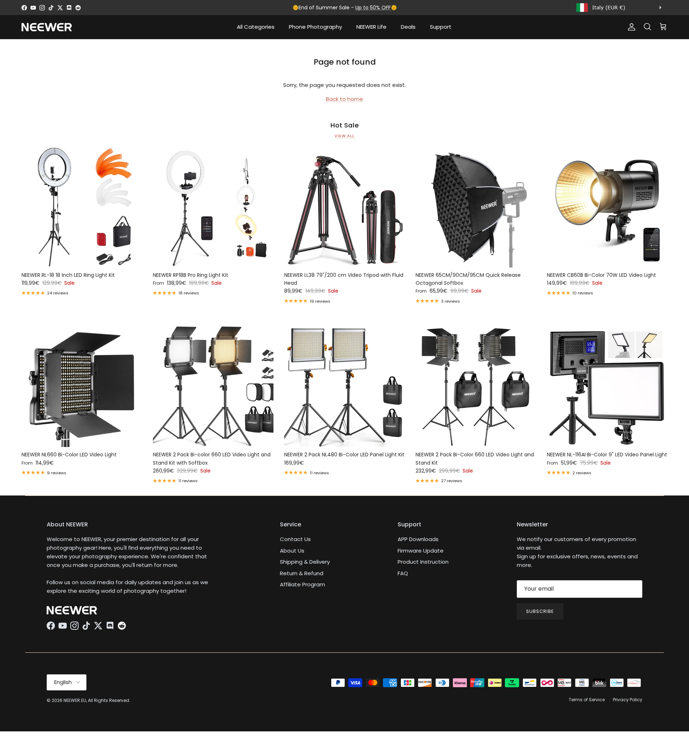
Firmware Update (421, 550)
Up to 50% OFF (373, 7)
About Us (292, 550)
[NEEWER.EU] (47, 27)
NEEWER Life (371, 27)
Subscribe (540, 611)
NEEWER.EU (75, 700)
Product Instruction (423, 562)
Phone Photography (315, 27)
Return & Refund (301, 573)
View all (344, 136)
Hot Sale (345, 125)
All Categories (256, 27)
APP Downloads (418, 539)
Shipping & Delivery (305, 562)
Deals (408, 27)
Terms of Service (587, 700)
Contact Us (295, 539)
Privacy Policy (627, 700)
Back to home (344, 99)
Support (440, 27)
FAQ (403, 573)
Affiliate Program (302, 584)
